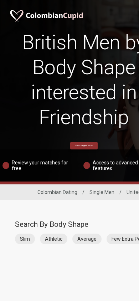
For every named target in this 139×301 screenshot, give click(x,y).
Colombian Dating (57, 192)
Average (87, 239)
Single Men (101, 192)
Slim (25, 239)
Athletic (53, 239)
